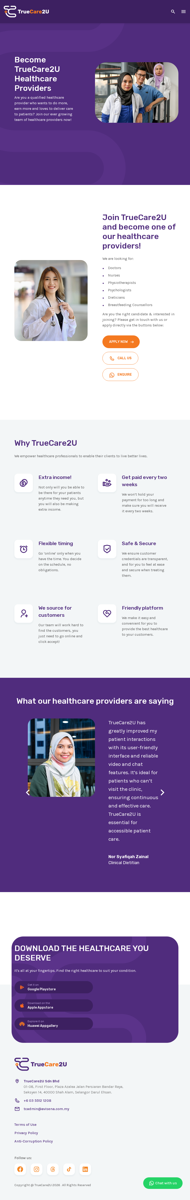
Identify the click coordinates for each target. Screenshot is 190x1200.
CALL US (124, 358)
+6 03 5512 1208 (37, 1100)
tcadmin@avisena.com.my (46, 1109)
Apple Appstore (40, 1005)
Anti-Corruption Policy (33, 1141)
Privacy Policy (26, 1133)
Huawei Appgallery (43, 1024)
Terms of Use (25, 1124)
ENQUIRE (124, 375)
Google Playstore (42, 987)
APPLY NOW (118, 342)
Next (162, 792)
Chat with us (166, 1183)
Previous (27, 792)
